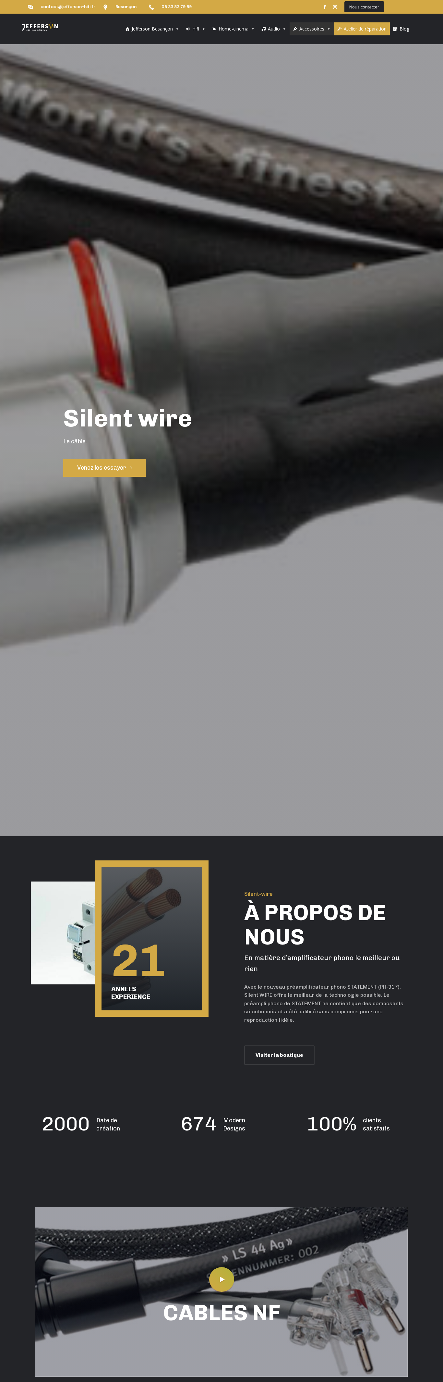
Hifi (195, 29)
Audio (274, 29)
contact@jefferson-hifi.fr (68, 7)
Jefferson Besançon (152, 29)
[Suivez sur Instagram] (335, 7)
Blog (404, 29)
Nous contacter (364, 7)
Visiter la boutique (279, 1055)
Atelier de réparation (365, 29)
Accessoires (311, 29)
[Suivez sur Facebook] (325, 7)
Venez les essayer (101, 467)
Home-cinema (233, 29)
